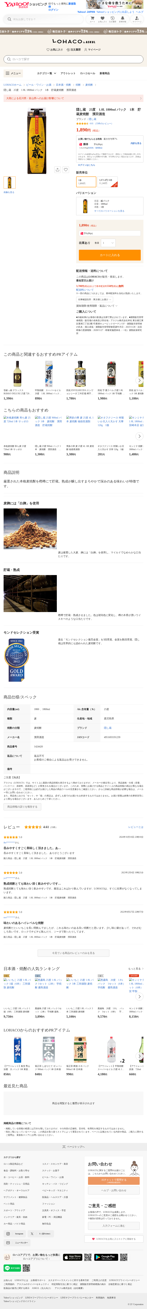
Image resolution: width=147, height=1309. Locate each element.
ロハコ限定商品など (13, 1164)
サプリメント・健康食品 (15, 1197)
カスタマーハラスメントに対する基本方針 (68, 1280)
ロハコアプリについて (35, 1258)
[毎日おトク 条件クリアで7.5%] (73, 31)
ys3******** (9, 878)
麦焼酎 (89, 84)
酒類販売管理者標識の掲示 (93, 1284)
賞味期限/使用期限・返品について (95, 305)
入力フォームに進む (114, 1225)
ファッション (48, 1204)
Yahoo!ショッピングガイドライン (20, 1301)
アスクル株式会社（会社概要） (70, 1288)
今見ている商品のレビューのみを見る (73, 953)
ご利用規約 (9, 1284)
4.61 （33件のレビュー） (101, 123)
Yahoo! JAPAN (86, 11)
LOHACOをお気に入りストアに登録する (116, 1239)
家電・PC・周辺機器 (52, 1217)
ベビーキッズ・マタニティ (55, 1190)
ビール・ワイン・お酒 (38, 84)
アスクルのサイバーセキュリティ (33, 1284)
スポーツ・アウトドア (14, 1210)
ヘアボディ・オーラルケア (16, 1190)
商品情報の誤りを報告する (22, 806)
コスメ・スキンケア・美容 (55, 1164)
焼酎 (78, 84)
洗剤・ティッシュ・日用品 (16, 1184)
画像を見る (9, 192)
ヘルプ (139, 11)
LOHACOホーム (13, 84)
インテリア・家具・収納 (15, 1217)
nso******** (9, 917)
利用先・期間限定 (95, 148)
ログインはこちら (86, 165)
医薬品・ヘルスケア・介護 (55, 1197)
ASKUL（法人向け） (42, 1288)
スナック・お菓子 (50, 1171)
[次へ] (139, 380)
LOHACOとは (21, 1280)
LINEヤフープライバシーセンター (77, 1298)
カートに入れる (110, 255)
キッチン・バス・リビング (55, 1184)
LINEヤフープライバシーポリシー (41, 1298)
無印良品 (46, 1224)
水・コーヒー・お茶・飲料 (16, 1177)
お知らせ (8, 1280)
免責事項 (111, 1298)
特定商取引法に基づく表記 (64, 1284)
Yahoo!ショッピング (13, 1298)
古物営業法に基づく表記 (120, 1284)
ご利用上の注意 (99, 1280)
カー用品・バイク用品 (14, 1224)
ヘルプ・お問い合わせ (113, 1190)
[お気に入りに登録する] (66, 169)
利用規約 (100, 1298)
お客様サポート (38, 1280)
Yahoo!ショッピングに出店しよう (115, 11)
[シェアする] (57, 169)
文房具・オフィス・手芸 (54, 1210)
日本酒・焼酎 (63, 84)
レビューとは (135, 827)
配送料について (85, 290)
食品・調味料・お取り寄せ (16, 1171)
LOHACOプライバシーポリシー (124, 1280)
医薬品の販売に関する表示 (16, 1288)
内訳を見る (136, 143)
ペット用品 (9, 1204)
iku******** (9, 842)
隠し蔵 (92, 119)
